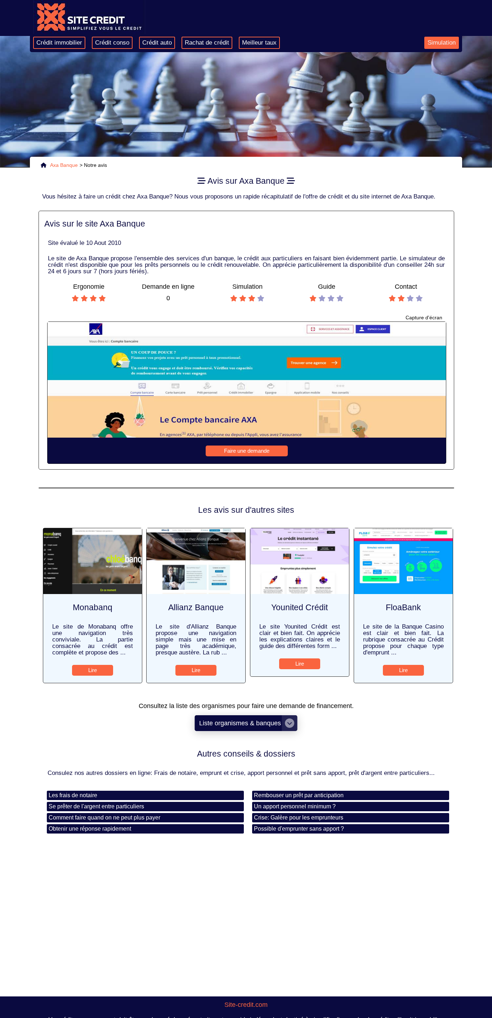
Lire (92, 670)
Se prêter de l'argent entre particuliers (96, 806)
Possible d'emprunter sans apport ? (299, 829)
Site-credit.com (246, 1004)
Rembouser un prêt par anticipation (299, 795)
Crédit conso (112, 42)
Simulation (442, 42)
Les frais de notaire (73, 795)
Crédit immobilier (59, 42)
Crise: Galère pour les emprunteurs (298, 817)
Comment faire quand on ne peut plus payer (104, 817)
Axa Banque (64, 165)
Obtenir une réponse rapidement (90, 829)
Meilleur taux (259, 42)
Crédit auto (157, 42)
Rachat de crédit (207, 42)
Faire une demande (246, 451)
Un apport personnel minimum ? (295, 806)
